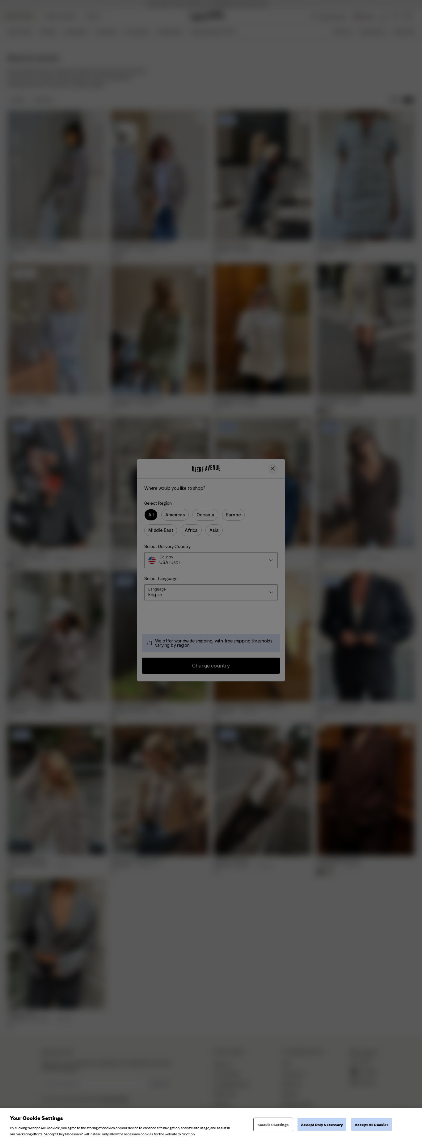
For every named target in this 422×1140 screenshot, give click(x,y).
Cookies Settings (273, 1124)
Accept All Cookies (371, 1124)
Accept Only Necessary (322, 1124)
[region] (211, 1124)
